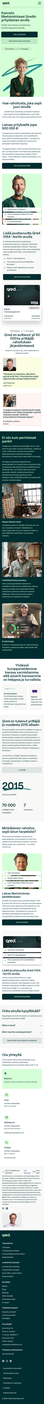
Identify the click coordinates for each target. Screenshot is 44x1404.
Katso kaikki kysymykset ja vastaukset (22, 1040)
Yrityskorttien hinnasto (10, 1270)
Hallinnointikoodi (9, 1393)
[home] (6, 3)
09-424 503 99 (8, 1354)
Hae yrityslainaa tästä (22, 166)
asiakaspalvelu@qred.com (12, 1344)
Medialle (5, 1293)
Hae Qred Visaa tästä (22, 277)
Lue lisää (22, 770)
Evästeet (6, 1388)
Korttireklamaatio (9, 1299)
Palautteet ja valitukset (12, 1383)
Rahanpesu (7, 1378)
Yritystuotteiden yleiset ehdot (13, 1254)
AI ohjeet (5, 1302)
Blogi (4, 1289)
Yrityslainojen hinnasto (10, 1251)
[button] (39, 3)
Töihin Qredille (7, 1296)
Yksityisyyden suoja (11, 1373)
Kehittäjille (6, 1318)
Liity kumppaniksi (9, 1315)
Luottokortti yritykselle (10, 1266)
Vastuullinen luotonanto (12, 1368)
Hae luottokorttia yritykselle (19, 41)
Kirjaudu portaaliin (9, 1312)
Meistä (4, 1286)
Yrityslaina (6, 1247)
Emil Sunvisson (27, 1172)
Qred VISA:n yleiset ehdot (12, 1273)
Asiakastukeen (7, 1257)
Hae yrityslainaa (19, 34)
